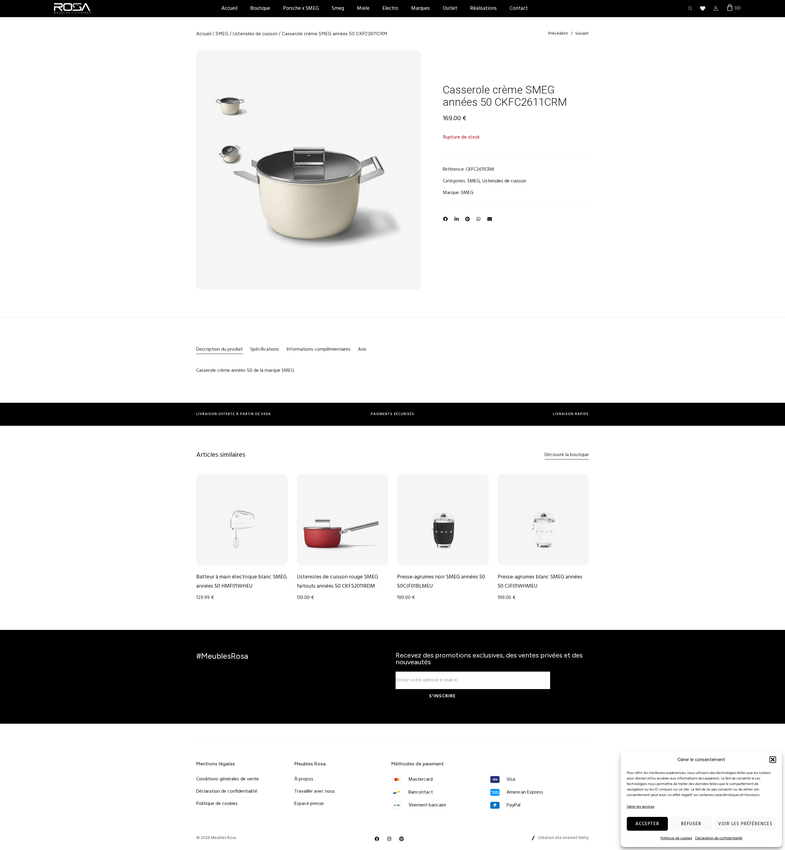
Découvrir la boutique (567, 455)
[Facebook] (377, 839)
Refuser (691, 824)
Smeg (338, 8)
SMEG (222, 33)
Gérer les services (640, 806)
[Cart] (733, 8)
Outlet (450, 8)
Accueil (229, 8)
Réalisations (483, 8)
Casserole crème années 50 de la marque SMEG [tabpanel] (245, 371)
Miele (363, 8)
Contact (519, 8)
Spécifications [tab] (264, 349)
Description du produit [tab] (219, 349)
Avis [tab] (362, 349)
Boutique (260, 8)
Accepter (647, 824)
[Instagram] (389, 839)
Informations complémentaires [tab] (318, 349)
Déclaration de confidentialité (718, 838)
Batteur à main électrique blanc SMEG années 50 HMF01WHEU (241, 582)
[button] (773, 760)
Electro (390, 8)
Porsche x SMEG (301, 8)
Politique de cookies (676, 838)
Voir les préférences (745, 824)
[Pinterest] (401, 839)
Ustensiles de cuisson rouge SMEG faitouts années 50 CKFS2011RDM (337, 582)
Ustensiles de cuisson (255, 33)
